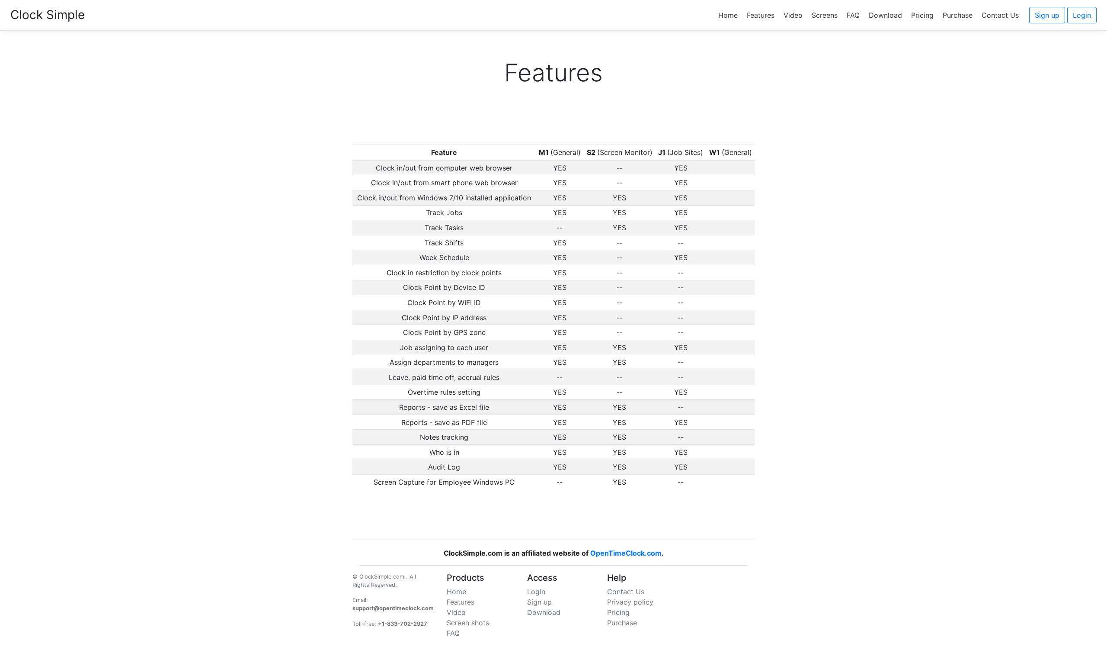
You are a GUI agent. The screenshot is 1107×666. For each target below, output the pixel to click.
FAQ (853, 15)
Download (885, 15)
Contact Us (1000, 15)
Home (728, 15)
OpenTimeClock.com (626, 553)
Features (760, 15)
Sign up (1047, 15)
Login (1082, 15)
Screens (825, 15)
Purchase (958, 15)
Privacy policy (630, 602)
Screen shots (468, 622)
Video (793, 15)
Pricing (922, 15)
